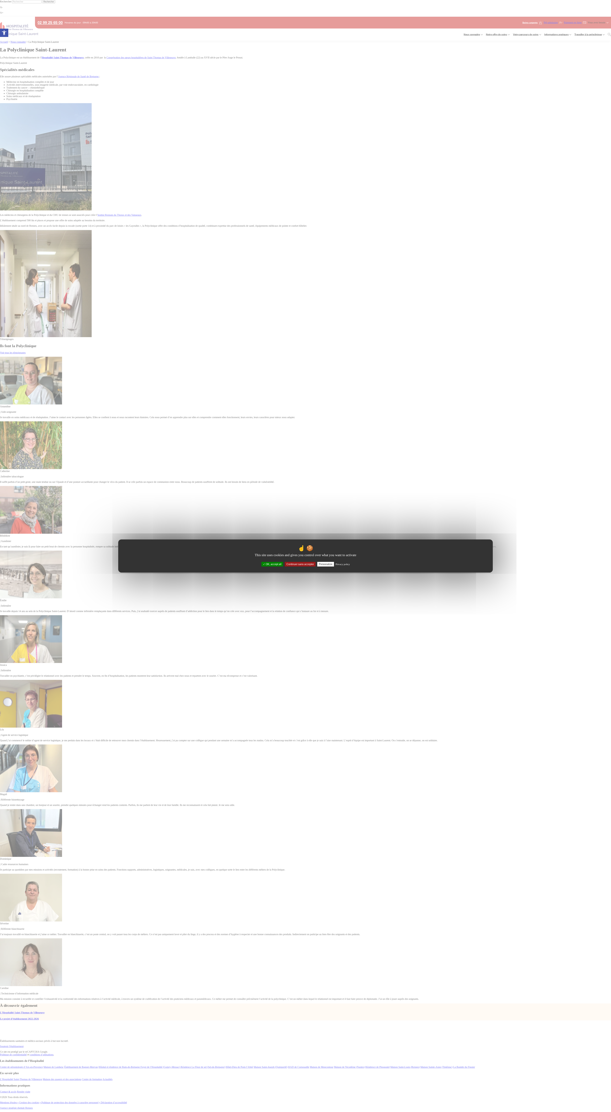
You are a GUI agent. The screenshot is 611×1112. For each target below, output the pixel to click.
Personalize (325, 564)
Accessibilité (4, 33)
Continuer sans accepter (300, 564)
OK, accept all (273, 564)
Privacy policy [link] (343, 564)
